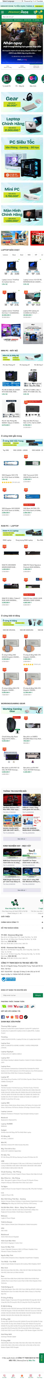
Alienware (39, 1060)
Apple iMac (18, 1151)
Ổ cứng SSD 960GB (24, 1326)
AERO (14, 1054)
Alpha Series (4, 1105)
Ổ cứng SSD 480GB (27, 1323)
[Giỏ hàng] (39, 12)
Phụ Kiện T (35, 1189)
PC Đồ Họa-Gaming (16, 1157)
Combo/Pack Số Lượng (12, 1099)
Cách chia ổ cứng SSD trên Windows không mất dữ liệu (32, 880)
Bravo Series (21, 1105)
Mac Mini (25, 1145)
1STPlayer (25, 1249)
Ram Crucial (17, 1281)
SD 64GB (20, 1094)
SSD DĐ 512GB (30, 1313)
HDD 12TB (18, 1345)
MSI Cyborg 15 (18, 20)
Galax (9, 1251)
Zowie (28, 1174)
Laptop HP (28, 1028)
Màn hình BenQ (33, 1270)
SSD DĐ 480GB (20, 1313)
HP (36, 255)
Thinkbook (10, 1114)
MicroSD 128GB (9, 1092)
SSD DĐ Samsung (16, 1308)
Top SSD (6, 450)
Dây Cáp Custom (28, 1182)
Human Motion (12, 1212)
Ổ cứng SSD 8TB (26, 1328)
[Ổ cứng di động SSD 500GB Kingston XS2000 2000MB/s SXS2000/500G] (11, 643)
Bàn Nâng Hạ (12, 1203)
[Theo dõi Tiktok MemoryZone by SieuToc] (26, 1017)
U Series (3, 1054)
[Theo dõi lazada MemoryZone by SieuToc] (7, 1017)
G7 (10, 1054)
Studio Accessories (31, 1224)
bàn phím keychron (7, 20)
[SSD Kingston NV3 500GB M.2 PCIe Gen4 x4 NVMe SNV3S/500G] (11, 496)
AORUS (19, 1054)
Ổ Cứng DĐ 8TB (35, 1302)
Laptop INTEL (31, 1031)
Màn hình (33, 86)
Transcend (14, 1300)
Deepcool (15, 1249)
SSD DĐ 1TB (9, 1315)
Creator (38, 1107)
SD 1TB (8, 1097)
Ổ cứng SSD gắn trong (11, 436)
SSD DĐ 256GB (10, 1313)
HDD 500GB (4, 1343)
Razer (8, 1174)
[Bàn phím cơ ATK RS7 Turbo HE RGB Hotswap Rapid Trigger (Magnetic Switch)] (32, 755)
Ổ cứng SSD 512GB (11, 1326)
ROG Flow (7, 1073)
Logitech (3, 1174)
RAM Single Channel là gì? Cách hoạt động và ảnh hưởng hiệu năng (11, 880)
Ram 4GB (4, 1278)
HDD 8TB (4, 1345)
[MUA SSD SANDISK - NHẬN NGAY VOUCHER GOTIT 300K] (32, 821)
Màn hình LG (11, 1272)
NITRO (28, 1045)
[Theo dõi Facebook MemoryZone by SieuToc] (3, 1017)
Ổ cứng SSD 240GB (31, 1321)
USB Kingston (14, 1163)
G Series (32, 1060)
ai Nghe (40, 1189)
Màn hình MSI (20, 1272)
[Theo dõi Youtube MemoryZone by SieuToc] (21, 1017)
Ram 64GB (32, 1278)
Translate (40, 1)
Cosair (3, 1249)
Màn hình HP (24, 1270)
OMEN (3, 1081)
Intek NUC (4, 1145)
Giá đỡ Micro (27, 1209)
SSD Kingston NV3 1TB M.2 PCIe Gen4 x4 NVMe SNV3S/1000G (10, 477)
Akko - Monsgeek (6, 1180)
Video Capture (5, 1224)
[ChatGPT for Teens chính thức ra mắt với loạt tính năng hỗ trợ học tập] (32, 854)
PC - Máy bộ (20, 86)
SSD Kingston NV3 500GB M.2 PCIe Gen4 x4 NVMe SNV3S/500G (11, 510)
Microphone (22, 1224)
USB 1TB (20, 1168)
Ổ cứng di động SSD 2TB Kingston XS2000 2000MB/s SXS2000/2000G (11, 690)
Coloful (17, 1243)
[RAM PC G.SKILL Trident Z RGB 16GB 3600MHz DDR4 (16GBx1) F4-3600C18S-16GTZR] (11, 586)
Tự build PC (7, 86)
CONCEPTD (9, 1045)
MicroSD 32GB (30, 1090)
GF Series (28, 1105)
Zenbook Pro (31, 1068)
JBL (29, 1189)
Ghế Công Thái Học (22, 1203)
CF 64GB (26, 1097)
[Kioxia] (14, 238)
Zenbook (7, 1068)
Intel (2, 1230)
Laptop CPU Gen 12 (22, 1039)
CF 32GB (20, 1097)
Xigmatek (8, 1249)
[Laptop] (22, 125)
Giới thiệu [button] (5, 916)
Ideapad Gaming (28, 1114)
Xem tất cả (21, 839)
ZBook (34, 1079)
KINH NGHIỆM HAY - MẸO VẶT (17, 846)
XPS (3, 1062)
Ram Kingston (34, 1281)
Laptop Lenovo (21, 1031)
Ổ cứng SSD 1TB (35, 1326)
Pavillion (14, 1079)
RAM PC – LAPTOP (10, 526)
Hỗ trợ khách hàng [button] (10, 928)
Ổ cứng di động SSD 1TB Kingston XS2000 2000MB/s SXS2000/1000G (32, 657)
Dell (32, 1174)
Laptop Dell (13, 1031)
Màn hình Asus (5, 1270)
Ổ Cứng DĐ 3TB (14, 1302)
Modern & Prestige (24, 1107)
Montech (4, 1251)
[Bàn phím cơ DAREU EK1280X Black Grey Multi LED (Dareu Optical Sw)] (32, 724)
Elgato (13, 1218)
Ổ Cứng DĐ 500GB (23, 1300)
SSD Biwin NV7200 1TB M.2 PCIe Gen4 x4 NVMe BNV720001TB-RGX (31, 510)
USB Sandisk (5, 1163)
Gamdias (14, 1251)
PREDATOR (34, 1045)
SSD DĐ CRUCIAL (9, 630)
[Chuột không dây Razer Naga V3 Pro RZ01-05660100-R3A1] (11, 724)
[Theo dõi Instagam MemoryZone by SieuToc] (16, 1017)
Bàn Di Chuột (38, 1174)
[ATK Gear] (22, 43)
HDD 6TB (38, 1343)
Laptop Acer (35, 1028)
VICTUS (20, 1079)
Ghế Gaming (33, 1203)
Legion (37, 1114)
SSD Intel (4, 1330)
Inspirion (22, 1060)
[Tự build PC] (7, 79)
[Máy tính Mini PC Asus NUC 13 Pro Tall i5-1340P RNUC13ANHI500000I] (32, 409)
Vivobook (20, 1073)
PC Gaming (36, 20)
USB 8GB (8, 1165)
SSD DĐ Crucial (5, 1308)
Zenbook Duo (14, 1068)
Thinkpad (16, 1114)
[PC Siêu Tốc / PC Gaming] (22, 159)
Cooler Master (26, 1201)
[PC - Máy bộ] (20, 79)
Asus (14, 255)
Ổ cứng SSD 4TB (15, 1328)
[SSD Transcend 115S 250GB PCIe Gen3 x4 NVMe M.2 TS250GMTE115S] (32, 463)
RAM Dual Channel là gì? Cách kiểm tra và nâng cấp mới (12, 861)
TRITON (4, 1048)
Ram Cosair (9, 1281)
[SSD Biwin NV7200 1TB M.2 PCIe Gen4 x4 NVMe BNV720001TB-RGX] (32, 496)
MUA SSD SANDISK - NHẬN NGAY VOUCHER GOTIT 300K (31, 829)
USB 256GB (5, 1168)
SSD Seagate (20, 1330)
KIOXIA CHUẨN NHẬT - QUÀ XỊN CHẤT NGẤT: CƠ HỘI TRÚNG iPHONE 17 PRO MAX (12, 829)
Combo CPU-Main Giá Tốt (30, 1157)
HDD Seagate (15, 1347)
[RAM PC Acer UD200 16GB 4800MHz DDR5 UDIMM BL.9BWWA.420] (32, 586)
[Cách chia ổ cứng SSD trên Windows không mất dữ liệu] (32, 873)
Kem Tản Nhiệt (14, 1291)
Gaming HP (10, 1081)
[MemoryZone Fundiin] (22, 6)
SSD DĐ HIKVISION (18, 1311)
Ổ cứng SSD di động (10, 615)
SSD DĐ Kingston (7, 1311)
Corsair (13, 1174)
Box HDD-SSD (17, 1289)
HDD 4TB (31, 1343)
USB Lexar (21, 1163)
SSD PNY (40, 1330)
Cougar (40, 1201)
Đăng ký (38, 995)
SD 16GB (7, 1094)
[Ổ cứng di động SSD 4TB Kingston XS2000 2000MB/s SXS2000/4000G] (32, 676)
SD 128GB (26, 1094)
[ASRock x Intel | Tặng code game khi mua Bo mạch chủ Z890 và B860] (32, 800)
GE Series (8, 1107)
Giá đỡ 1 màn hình (6, 1209)
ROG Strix (14, 1073)
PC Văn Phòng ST (9, 365)
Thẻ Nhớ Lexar (11, 1090)
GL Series (35, 1105)
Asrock (20, 1145)
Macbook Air (4, 1120)
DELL (5, 1138)
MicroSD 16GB (21, 1090)
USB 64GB (30, 1165)
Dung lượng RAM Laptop (24, 540)
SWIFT (3, 1045)
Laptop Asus (5, 1031)
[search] (40, 17)
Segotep (31, 1249)
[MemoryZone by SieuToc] (18, 12)
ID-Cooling (24, 1264)
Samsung (24, 1189)
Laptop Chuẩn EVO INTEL (8, 1039)
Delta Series (12, 1105)
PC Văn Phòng (5, 1157)
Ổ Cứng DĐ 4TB (25, 1302)
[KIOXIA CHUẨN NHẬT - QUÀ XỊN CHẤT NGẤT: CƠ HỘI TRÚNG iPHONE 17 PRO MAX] (12, 821)
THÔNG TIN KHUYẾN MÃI (14, 791)
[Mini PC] (22, 192)
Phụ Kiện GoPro (24, 1291)
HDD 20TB (33, 1345)
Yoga (21, 1114)
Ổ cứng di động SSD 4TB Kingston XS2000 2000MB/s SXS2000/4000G (32, 690)
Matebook (4, 1126)
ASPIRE (16, 1045)
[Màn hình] (33, 79)
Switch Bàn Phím (17, 1182)
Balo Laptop (27, 1132)
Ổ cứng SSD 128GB (19, 1321)
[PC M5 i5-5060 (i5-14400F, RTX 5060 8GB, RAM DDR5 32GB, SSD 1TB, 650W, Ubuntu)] (11, 378)
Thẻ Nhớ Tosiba (28, 1088)
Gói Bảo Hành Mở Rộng (8, 1132)
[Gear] (22, 102)
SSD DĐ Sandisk (36, 1308)
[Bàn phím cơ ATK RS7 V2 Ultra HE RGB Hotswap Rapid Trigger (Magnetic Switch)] (11, 755)
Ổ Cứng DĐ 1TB (34, 1300)
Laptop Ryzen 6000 (34, 1039)
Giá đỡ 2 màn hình (18, 1209)
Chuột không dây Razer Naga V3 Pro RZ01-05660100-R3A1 (10, 739)
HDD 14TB (26, 1345)
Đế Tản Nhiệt (19, 1132)
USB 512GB (13, 1168)
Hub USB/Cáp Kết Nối (28, 1289)
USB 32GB (23, 1165)
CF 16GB (14, 1097)
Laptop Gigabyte (19, 1028)
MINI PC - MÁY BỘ (9, 350)
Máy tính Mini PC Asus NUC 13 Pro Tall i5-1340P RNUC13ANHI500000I (32, 423)
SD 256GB (34, 1094)
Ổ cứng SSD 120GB (6, 1321)
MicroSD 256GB (20, 1092)
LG (42, 255)
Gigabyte (16, 1237)
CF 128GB (33, 1097)
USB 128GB (37, 1165)
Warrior (3, 1201)
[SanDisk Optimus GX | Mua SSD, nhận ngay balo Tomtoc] (12, 800)
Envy (9, 1079)
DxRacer (18, 1201)
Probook (39, 1079)
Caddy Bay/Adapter (6, 1289)
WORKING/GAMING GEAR (13, 703)
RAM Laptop (7, 540)
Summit (33, 1107)
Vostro (27, 1060)
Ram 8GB (10, 1278)
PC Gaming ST (25, 365)
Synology (3, 1336)
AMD (5, 1230)
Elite (25, 1079)
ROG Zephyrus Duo (27, 1071)
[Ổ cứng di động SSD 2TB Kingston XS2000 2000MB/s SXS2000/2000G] (11, 676)
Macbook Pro (13, 1120)
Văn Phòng (4, 1060)
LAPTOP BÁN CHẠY (10, 250)
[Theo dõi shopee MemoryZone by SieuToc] (12, 1017)
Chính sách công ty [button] (10, 922)
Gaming (10, 1060)
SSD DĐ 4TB (26, 1315)
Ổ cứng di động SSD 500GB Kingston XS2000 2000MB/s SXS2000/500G (11, 657)
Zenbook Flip (23, 1068)
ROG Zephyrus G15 (15, 1071)
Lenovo (5, 255)
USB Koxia (29, 1163)
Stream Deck (14, 1224)
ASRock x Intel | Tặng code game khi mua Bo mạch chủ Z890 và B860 (31, 808)
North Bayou (20, 1212)
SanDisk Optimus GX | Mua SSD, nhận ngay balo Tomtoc (11, 808)
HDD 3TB (25, 1343)
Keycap (9, 1182)
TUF (2, 1068)
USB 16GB (15, 1165)
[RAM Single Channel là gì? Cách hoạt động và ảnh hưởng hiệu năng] (12, 873)
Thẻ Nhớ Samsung (17, 1088)
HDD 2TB (18, 1343)
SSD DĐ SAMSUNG (26, 630)
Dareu (36, 1180)
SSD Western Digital (30, 1330)
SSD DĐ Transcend (30, 1311)
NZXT (19, 1251)
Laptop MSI (10, 1028)
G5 (8, 1054)
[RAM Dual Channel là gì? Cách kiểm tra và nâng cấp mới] (12, 854)
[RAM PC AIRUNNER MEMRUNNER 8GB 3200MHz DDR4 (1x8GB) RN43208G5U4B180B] (11, 553)
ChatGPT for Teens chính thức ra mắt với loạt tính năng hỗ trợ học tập (30, 861)
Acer (21, 255)
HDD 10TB (11, 1345)
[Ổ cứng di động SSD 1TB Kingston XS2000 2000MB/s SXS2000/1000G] (32, 643)
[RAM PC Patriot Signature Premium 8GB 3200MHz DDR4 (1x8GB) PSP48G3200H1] (32, 553)
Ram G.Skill (25, 1281)
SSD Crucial (11, 1330)
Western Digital (5, 1300)
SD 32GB (13, 1094)
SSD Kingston (36, 1328)
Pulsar (24, 1174)
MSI (29, 255)
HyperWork (34, 1201)
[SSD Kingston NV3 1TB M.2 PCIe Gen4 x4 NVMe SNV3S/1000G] (11, 463)
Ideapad (3, 1114)
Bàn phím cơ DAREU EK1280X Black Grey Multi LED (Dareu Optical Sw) (32, 739)
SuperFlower (29, 1257)
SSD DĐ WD (26, 1308)
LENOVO (10, 1138)
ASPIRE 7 (22, 1045)
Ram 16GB (17, 1278)
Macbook (3, 1028)
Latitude (16, 1060)
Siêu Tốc (32, 1360)
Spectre (29, 1079)
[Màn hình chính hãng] (22, 215)
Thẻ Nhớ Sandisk (6, 1088)
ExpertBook (27, 1073)
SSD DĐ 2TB (18, 1315)
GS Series (15, 1107)
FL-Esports (30, 1180)
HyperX (19, 1174)
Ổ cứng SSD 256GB (14, 1323)
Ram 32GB (25, 1278)
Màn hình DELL (14, 1270)
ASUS (9, 1145)
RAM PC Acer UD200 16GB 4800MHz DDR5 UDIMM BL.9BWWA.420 (32, 600)
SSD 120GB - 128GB (20, 450)
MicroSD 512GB (30, 1092)
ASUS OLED (27, 20)
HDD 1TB (12, 1343)
